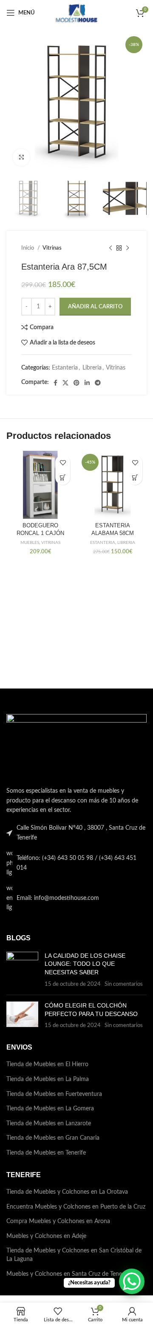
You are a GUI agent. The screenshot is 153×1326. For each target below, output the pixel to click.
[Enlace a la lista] (76, 863)
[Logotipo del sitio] (76, 13)
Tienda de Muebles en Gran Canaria (52, 1138)
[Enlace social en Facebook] (55, 382)
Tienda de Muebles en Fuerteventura (54, 1094)
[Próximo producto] (127, 248)
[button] (135, 477)
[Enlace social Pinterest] (76, 382)
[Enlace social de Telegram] (97, 382)
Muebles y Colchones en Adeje (46, 1236)
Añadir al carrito (95, 307)
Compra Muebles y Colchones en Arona (58, 1221)
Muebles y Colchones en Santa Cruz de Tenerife (68, 1274)
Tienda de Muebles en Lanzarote (48, 1124)
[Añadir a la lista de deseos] (62, 462)
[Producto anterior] (110, 248)
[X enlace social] (65, 382)
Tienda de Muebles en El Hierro (47, 1064)
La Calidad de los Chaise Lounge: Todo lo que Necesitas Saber (85, 964)
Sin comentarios (124, 984)
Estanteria (65, 368)
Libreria (92, 368)
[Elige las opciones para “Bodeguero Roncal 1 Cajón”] (62, 477)
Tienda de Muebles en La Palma (47, 1079)
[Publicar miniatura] (22, 970)
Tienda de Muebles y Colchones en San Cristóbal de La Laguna (74, 1255)
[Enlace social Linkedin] (87, 382)
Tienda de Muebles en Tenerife (46, 1153)
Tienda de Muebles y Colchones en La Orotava (67, 1192)
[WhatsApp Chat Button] (131, 1281)
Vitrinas (52, 248)
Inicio (28, 248)
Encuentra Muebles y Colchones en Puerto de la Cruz (75, 1207)
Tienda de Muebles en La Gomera (50, 1109)
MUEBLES (29, 543)
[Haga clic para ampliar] (21, 157)
